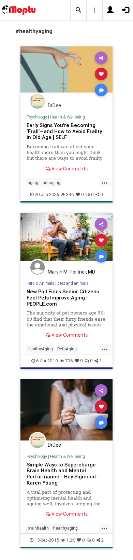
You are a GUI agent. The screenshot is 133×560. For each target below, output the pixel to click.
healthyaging (65, 528)
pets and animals (72, 283)
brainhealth (38, 528)
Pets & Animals (40, 283)
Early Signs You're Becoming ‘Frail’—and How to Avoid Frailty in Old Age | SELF (64, 131)
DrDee (54, 105)
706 (69, 361)
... (104, 182)
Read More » (66, 73)
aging (33, 182)
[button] (78, 10)
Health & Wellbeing (67, 117)
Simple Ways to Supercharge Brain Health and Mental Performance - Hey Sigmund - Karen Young (63, 473)
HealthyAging (40, 348)
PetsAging (67, 348)
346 (70, 194)
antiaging (51, 182)
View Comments (69, 169)
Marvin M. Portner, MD (71, 272)
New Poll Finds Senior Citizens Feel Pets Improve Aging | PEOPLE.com (63, 297)
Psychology (37, 117)
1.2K (70, 540)
